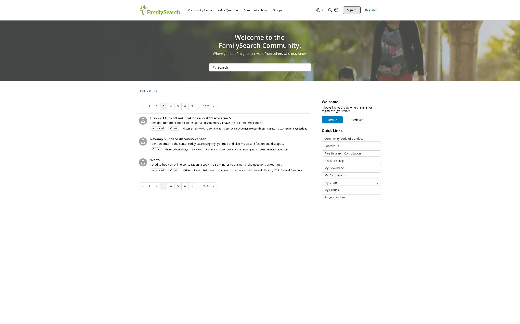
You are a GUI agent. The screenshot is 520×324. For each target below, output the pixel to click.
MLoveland (255, 170)
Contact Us (331, 146)
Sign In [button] (332, 120)
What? (155, 160)
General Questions (296, 128)
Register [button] (357, 120)
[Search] (330, 10)
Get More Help (334, 161)
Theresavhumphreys (176, 149)
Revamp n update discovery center (178, 139)
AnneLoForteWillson (253, 128)
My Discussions (334, 175)
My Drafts (351, 183)
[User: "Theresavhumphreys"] (143, 141)
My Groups (331, 190)
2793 (206, 106)
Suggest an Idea (335, 197)
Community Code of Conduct (343, 138)
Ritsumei (188, 128)
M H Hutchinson (191, 170)
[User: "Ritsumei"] (143, 121)
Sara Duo (242, 149)
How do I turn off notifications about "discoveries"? (191, 118)
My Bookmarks (351, 168)
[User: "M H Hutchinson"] (143, 162)
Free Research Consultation (342, 153)
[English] (160, 10)
